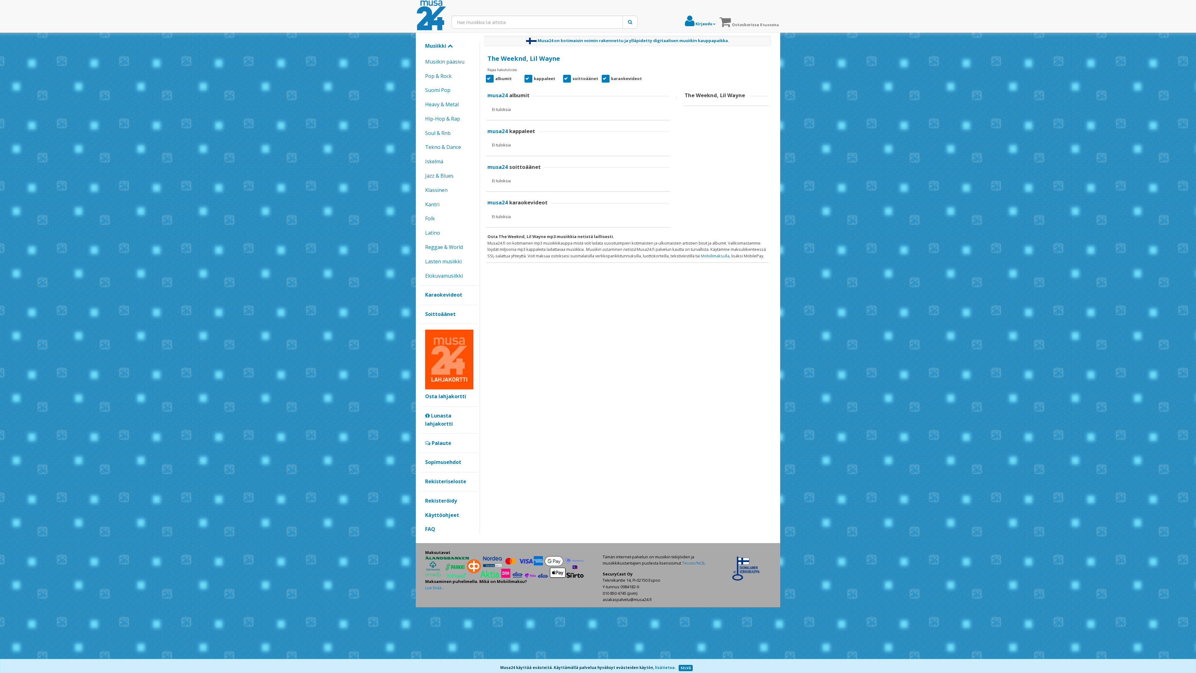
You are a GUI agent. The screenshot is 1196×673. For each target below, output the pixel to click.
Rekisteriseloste (445, 481)
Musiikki (436, 45)
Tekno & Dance (443, 147)
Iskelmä (434, 161)
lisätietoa (665, 667)
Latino (432, 232)
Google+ (428, 539)
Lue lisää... (434, 587)
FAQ (430, 529)
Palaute (440, 443)
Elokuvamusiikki (444, 275)
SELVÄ (686, 668)
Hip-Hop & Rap (442, 118)
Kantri (432, 204)
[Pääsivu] (431, 15)
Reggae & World (444, 247)
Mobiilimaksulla (715, 256)
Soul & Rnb (438, 133)
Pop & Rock (438, 76)
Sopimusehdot (443, 462)
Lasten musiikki (443, 261)
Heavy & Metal (442, 104)
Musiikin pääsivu (444, 61)
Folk (430, 218)
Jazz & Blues (439, 175)
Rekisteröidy (441, 500)
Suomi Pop (437, 90)
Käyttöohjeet (442, 515)
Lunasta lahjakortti (439, 419)
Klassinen (436, 190)
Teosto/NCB (693, 563)
